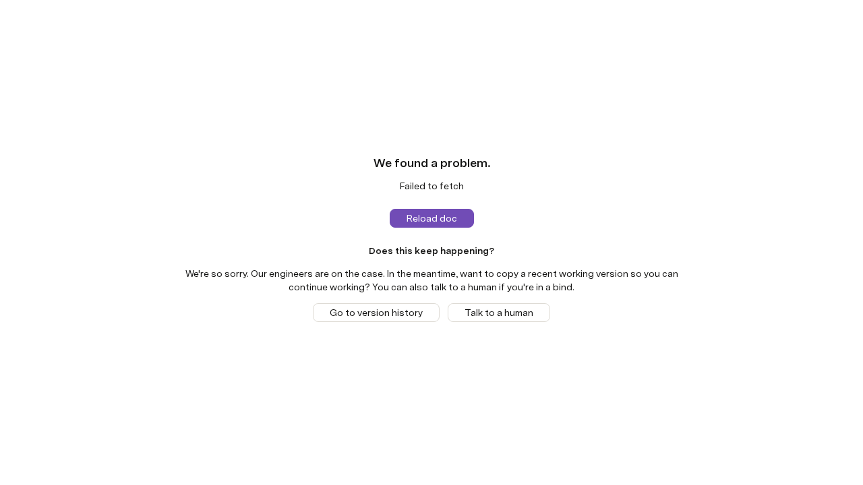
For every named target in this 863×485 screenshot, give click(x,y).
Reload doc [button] (432, 218)
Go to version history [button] (376, 312)
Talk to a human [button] (499, 312)
